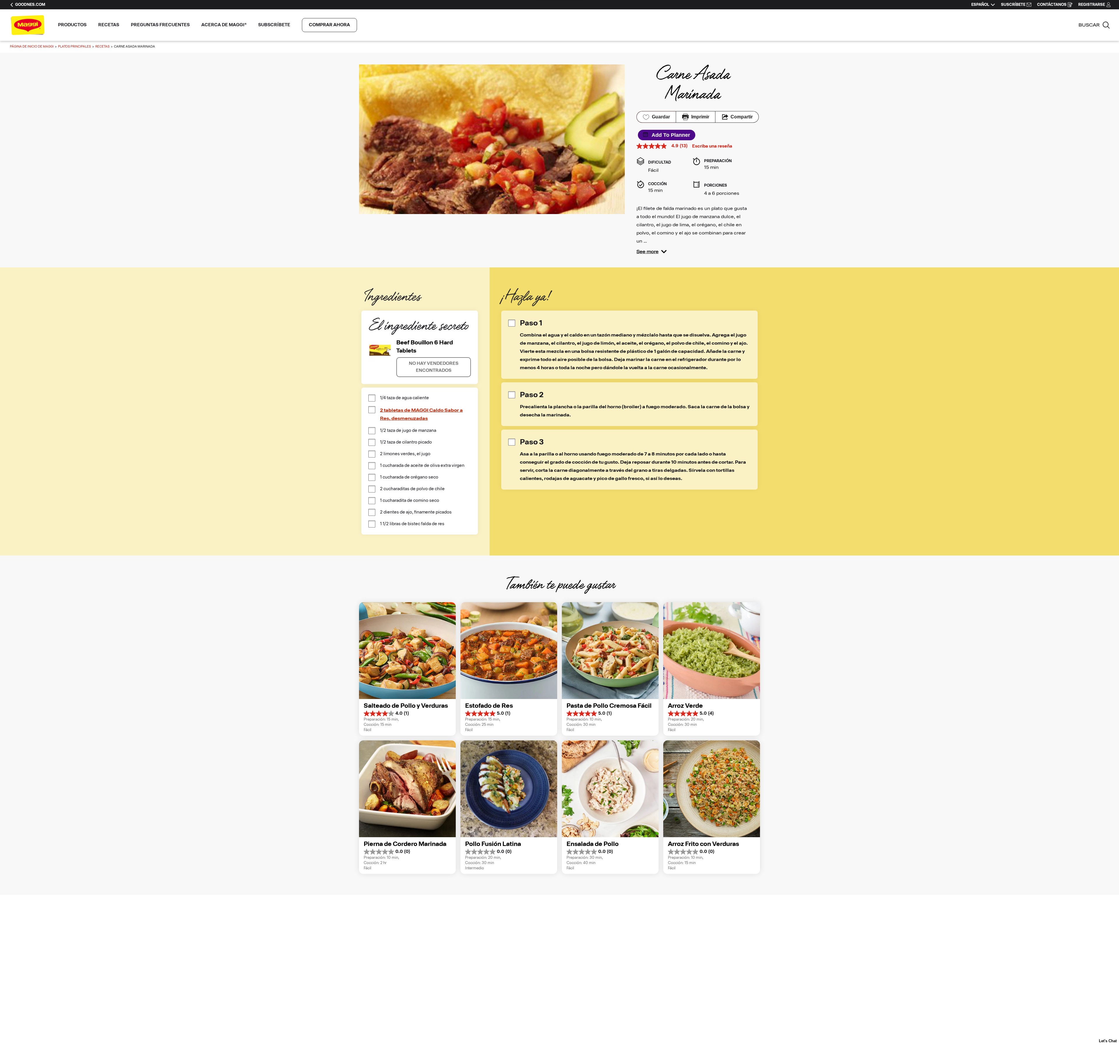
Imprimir (700, 116)
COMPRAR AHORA (329, 24)
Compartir (742, 116)
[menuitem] (72, 25)
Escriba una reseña (712, 146)
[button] (651, 252)
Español (980, 4)
